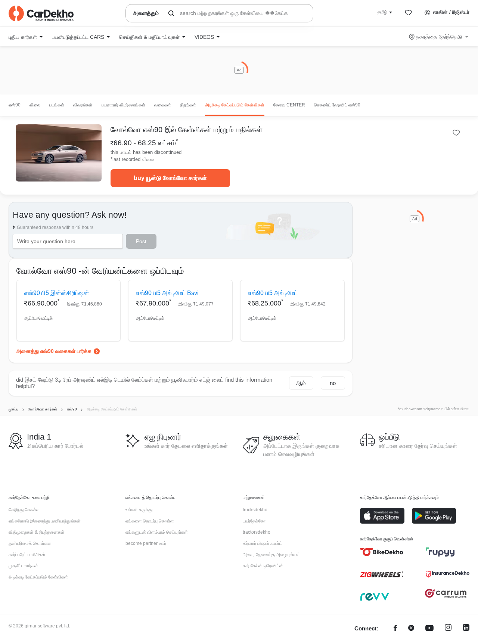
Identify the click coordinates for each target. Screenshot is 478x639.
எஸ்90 (15, 105)
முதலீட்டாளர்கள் (23, 565)
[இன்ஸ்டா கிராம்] (448, 629)
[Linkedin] (466, 629)
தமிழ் (382, 12)
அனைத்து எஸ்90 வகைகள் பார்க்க (53, 351)
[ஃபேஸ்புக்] (395, 629)
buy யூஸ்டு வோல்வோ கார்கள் (170, 178)
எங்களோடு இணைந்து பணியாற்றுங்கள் (45, 521)
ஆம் (301, 383)
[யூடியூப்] (429, 629)
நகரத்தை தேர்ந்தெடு (439, 37)
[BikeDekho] (382, 552)
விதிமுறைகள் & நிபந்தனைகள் (37, 532)
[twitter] (411, 629)
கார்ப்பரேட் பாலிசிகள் (27, 554)
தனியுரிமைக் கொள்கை (30, 543)
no (333, 383)
